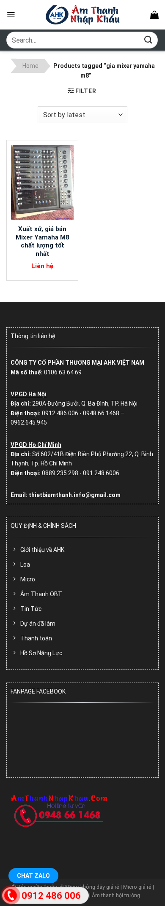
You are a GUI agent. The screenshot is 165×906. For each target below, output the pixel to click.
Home (30, 65)
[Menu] (10, 14)
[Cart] (154, 14)
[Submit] (148, 40)
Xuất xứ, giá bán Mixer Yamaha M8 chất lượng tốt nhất (42, 241)
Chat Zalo (33, 875)
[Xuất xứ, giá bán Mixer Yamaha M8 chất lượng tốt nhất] (42, 182)
